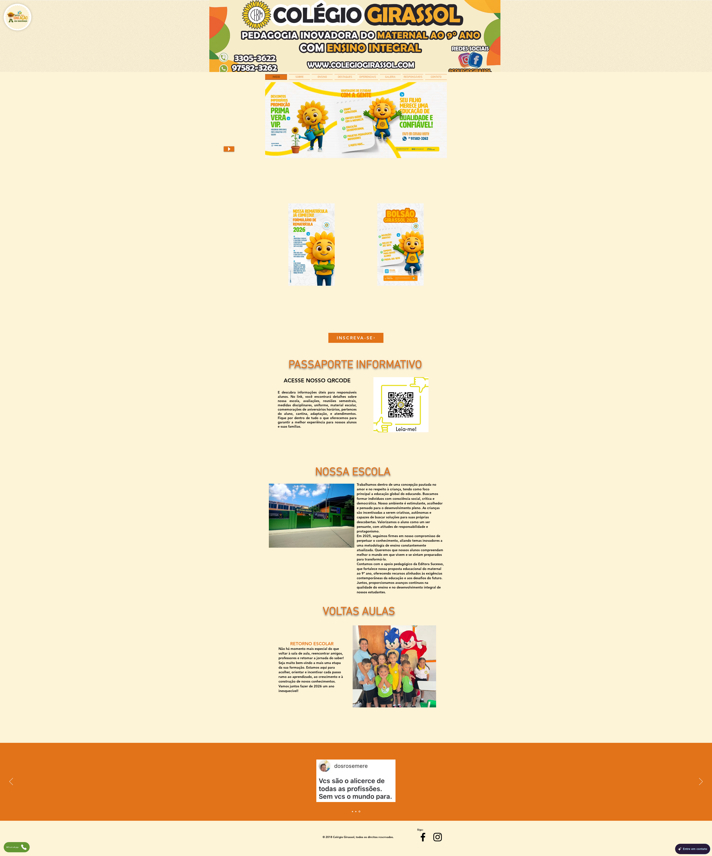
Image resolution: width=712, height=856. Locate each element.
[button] (394, 666)
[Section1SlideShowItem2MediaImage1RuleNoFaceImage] (356, 811)
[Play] (229, 149)
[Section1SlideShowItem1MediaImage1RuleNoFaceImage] (353, 811)
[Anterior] (11, 782)
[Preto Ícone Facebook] (423, 837)
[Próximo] (701, 782)
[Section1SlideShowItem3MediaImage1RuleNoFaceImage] (359, 811)
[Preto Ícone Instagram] (437, 837)
